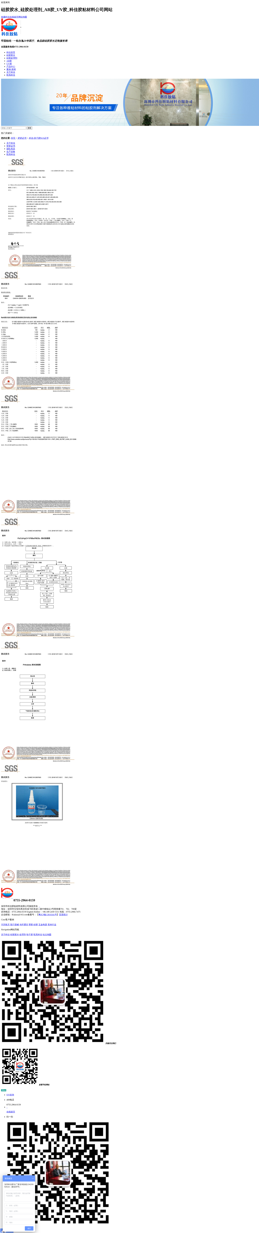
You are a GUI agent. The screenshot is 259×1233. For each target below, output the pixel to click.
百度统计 (63, 914)
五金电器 (42, 924)
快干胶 (29, 934)
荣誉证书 (22, 138)
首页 (13, 138)
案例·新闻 (11, 69)
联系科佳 (10, 75)
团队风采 (10, 149)
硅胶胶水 (10, 55)
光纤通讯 (23, 924)
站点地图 (47, 934)
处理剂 (22, 934)
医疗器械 (14, 924)
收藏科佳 (5, 17)
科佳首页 (10, 52)
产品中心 (10, 66)
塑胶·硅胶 (33, 924)
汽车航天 (5, 924)
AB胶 (9, 61)
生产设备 (10, 151)
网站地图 (22, 17)
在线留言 (14, 17)
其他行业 (52, 924)
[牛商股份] (39, 906)
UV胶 (9, 64)
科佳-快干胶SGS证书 (38, 138)
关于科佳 (10, 72)
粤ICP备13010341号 (47, 914)
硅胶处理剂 (11, 58)
